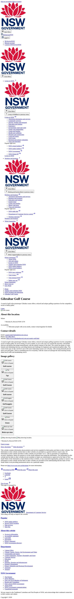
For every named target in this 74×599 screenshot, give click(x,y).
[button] (7, 364)
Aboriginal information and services (19, 119)
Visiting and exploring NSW (17, 264)
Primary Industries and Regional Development (19, 566)
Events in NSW (13, 263)
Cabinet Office (9, 550)
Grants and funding (14, 131)
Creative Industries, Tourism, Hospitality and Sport (20, 555)
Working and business (12, 195)
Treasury (7, 569)
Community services (14, 121)
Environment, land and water (17, 128)
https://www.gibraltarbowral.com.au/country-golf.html (22, 338)
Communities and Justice (12, 554)
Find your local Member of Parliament (16, 580)
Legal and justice (13, 136)
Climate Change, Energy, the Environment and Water (21, 552)
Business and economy (15, 198)
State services (9, 525)
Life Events (12, 138)
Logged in (6, 38)
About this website (8, 531)
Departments (6, 547)
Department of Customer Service (36, 512)
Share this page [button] (32, 470)
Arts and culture (13, 261)
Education (8, 559)
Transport (7, 568)
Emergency (11, 126)
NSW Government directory (13, 543)
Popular (4, 518)
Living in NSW (10, 117)
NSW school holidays (15, 268)
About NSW (12, 259)
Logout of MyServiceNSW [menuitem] (13, 44)
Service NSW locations (12, 523)
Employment (12, 202)
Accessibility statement (11, 536)
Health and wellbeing (14, 133)
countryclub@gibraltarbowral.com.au (16, 335)
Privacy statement (10, 541)
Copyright (8, 538)
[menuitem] (10, 41)
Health (7, 561)
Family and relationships (15, 129)
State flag (7, 527)
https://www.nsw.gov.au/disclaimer (18, 465)
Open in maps (5, 444)
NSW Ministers (9, 578)
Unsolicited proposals (11, 589)
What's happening (11, 257)
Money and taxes (13, 205)
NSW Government (8, 573)
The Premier (8, 577)
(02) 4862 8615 (10, 336)
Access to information (11, 534)
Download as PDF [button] (7, 470)
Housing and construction (16, 134)
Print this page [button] (20, 470)
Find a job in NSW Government (14, 584)
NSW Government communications (15, 587)
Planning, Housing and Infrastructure (16, 562)
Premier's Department (11, 564)
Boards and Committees (12, 582)
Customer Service (10, 557)
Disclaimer (8, 539)
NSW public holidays (15, 266)
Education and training (15, 124)
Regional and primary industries (18, 140)
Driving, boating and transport (17, 122)
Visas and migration (14, 141)
